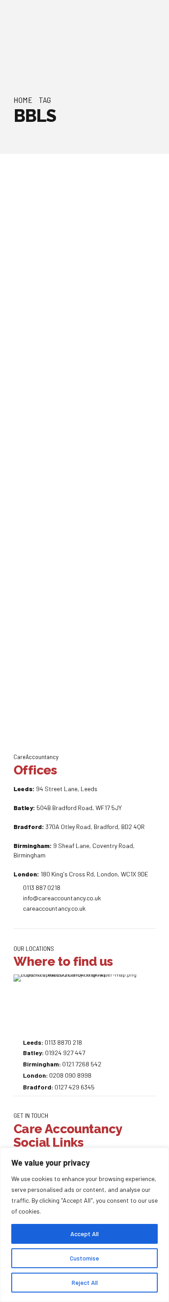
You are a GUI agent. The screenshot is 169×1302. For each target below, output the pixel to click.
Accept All (84, 1233)
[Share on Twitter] (84, 403)
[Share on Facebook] (69, 403)
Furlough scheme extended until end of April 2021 (80, 545)
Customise (84, 1258)
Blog (29, 223)
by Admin (50, 197)
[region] (84, 1225)
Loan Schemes (119, 223)
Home (23, 100)
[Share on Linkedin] (100, 403)
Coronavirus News (67, 223)
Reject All (85, 1282)
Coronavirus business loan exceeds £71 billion (76, 257)
